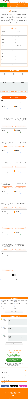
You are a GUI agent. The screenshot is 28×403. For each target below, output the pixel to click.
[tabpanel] (14, 280)
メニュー (24, 6)
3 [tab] (13, 279)
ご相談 (10, 6)
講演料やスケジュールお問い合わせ (15, 360)
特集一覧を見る (14, 311)
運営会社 (3, 382)
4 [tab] (14, 279)
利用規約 (3, 377)
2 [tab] (11, 279)
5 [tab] (16, 279)
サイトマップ (4, 372)
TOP (3, 370)
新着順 (20, 102)
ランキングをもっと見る (14, 343)
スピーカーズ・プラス (6, 380)
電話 (3, 6)
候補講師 (17, 5)
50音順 (7, 102)
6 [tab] (18, 279)
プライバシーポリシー (6, 375)
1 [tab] (9, 279)
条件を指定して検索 (14, 97)
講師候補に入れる (4, 91)
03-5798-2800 (15, 355)
